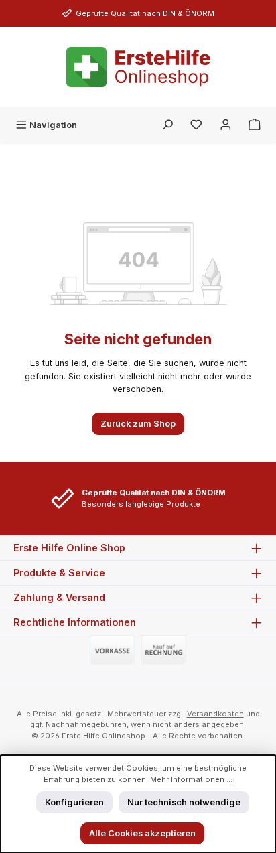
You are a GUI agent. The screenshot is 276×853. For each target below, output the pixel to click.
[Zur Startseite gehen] (138, 67)
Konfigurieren (74, 802)
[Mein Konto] (225, 125)
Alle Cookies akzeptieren (142, 833)
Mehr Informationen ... (191, 779)
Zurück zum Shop (138, 424)
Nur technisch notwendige (183, 802)
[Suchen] (167, 125)
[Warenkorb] (254, 125)
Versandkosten (215, 713)
